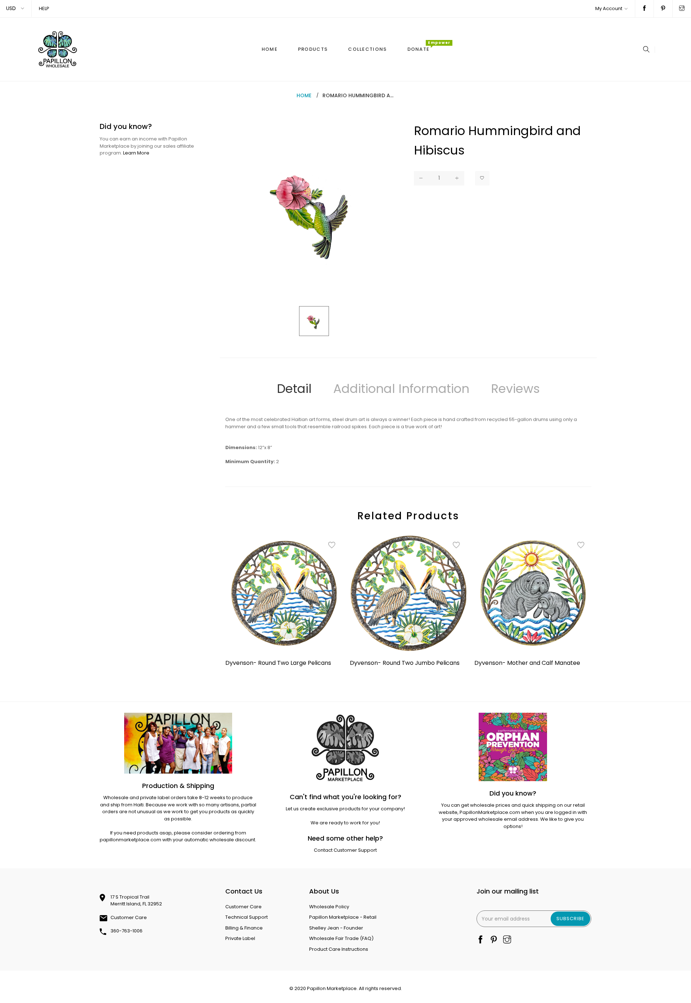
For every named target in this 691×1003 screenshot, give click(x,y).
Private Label (240, 938)
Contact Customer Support (345, 850)
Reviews (515, 388)
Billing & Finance (244, 927)
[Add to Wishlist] (482, 178)
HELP (44, 8)
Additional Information (401, 388)
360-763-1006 (126, 930)
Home (304, 95)
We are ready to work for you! (345, 822)
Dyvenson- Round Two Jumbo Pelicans (405, 663)
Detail (294, 388)
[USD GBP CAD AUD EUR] (15, 8)
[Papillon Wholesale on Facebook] (644, 8)
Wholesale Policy (329, 906)
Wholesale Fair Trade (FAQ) (341, 938)
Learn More (136, 152)
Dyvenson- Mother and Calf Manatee (527, 663)
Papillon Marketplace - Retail (342, 917)
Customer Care (128, 917)
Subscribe (570, 918)
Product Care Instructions (338, 949)
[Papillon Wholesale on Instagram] (682, 8)
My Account (608, 8)
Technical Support (246, 917)
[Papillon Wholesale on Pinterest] (663, 8)
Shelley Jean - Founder (336, 927)
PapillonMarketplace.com (490, 812)
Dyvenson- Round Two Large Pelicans (278, 663)
